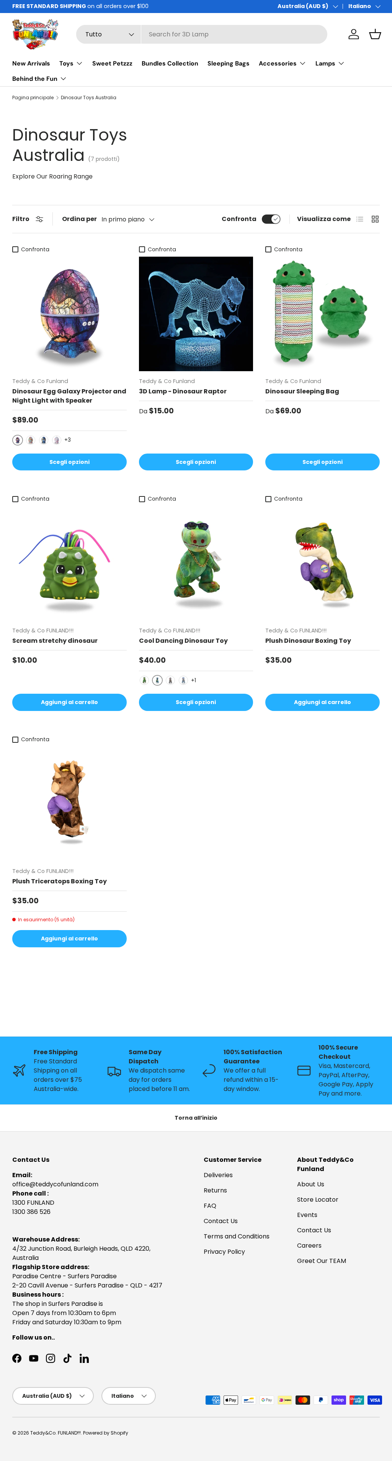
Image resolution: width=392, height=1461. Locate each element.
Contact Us (221, 1221)
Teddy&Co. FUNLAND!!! (55, 1433)
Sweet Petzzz (112, 63)
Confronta (239, 219)
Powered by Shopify (105, 1433)
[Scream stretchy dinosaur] (69, 563)
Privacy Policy (224, 1251)
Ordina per (79, 219)
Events (307, 1214)
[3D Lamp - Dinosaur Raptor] (196, 314)
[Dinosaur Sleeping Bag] (322, 314)
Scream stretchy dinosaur (55, 640)
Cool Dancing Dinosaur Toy (183, 640)
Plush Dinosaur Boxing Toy (308, 640)
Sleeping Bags (228, 63)
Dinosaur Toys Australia (88, 97)
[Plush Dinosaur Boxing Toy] (322, 563)
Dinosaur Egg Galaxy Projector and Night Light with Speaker (69, 396)
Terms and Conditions (237, 1236)
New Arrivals (31, 63)
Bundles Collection (170, 63)
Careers (309, 1245)
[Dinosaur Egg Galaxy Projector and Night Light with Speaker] (69, 314)
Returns (215, 1190)
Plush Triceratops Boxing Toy (59, 881)
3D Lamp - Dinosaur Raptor (183, 391)
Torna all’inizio (196, 1118)
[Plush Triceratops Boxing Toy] (69, 804)
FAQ (210, 1205)
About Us (310, 1184)
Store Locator (317, 1199)
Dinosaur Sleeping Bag (302, 391)
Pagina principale (33, 97)
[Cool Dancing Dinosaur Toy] (196, 563)
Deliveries (218, 1175)
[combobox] (202, 34)
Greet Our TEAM (321, 1260)
